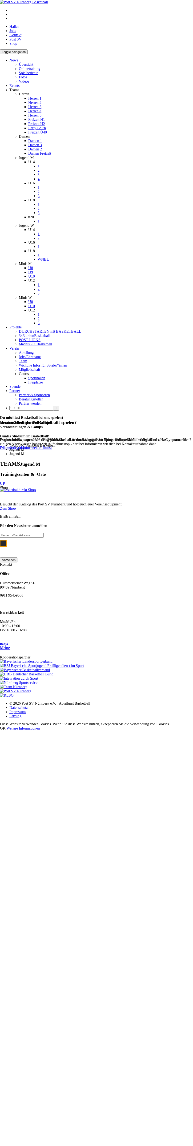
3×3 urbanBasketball (34, 336)
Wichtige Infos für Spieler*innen (43, 365)
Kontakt (15, 35)
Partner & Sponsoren (34, 395)
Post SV (15, 39)
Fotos (23, 77)
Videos (24, 81)
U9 (30, 272)
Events (14, 86)
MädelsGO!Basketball (35, 344)
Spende (14, 386)
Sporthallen (36, 378)
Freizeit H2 (36, 124)
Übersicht (26, 64)
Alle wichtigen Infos (15, 448)
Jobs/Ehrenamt (30, 357)
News (13, 60)
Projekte (15, 327)
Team (23, 361)
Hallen (14, 26)
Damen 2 (35, 149)
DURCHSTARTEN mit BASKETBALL (50, 331)
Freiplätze (35, 382)
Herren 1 (34, 98)
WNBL (43, 259)
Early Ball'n (37, 128)
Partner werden (30, 403)
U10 (31, 276)
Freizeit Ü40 (37, 132)
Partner (14, 391)
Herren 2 (34, 103)
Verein (14, 348)
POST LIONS (29, 340)
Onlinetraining (29, 69)
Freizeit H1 (36, 119)
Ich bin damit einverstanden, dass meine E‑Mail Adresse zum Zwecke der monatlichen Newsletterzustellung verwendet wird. (92, 546)
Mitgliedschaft (29, 369)
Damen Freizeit (39, 153)
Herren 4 (34, 111)
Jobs (12, 31)
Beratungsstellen (31, 399)
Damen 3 (35, 145)
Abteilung (26, 353)
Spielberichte (28, 73)
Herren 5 (34, 115)
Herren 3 (34, 107)
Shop (13, 43)
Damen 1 (35, 141)
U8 (30, 268)
